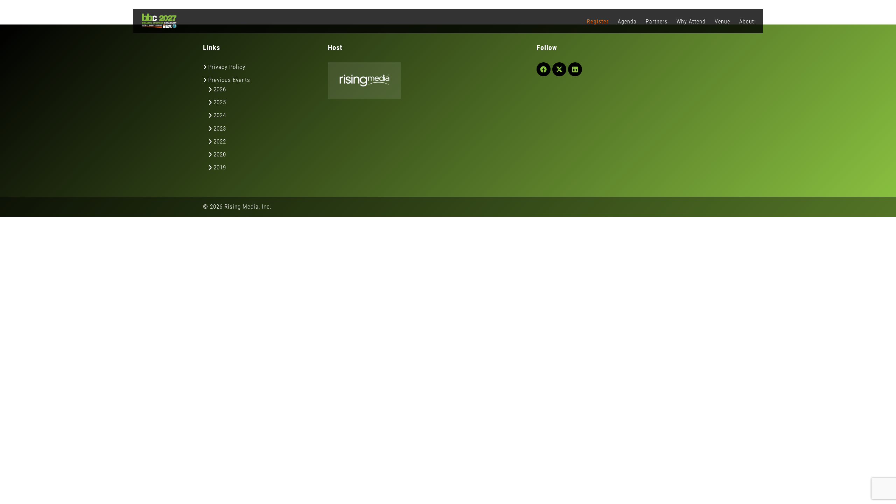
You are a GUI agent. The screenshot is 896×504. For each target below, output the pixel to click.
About (746, 21)
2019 (220, 167)
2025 (220, 102)
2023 (220, 128)
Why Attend (691, 21)
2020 (220, 154)
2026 (220, 89)
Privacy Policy (226, 66)
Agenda (627, 21)
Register (598, 21)
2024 (220, 115)
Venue (722, 21)
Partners (656, 21)
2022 (220, 141)
